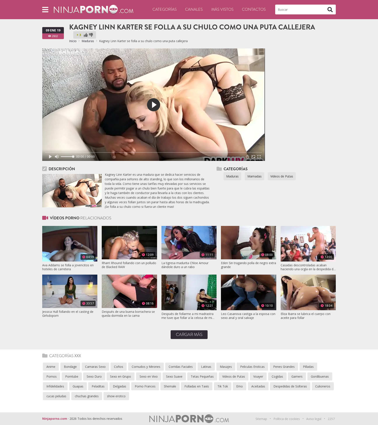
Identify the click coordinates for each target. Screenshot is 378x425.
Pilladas (308, 367)
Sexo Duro (94, 376)
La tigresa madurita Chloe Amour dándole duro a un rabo (184, 265)
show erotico (116, 396)
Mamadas (254, 176)
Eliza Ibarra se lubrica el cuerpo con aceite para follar (306, 316)
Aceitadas (258, 386)
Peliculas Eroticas (252, 367)
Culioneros (322, 386)
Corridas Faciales (181, 367)
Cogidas (277, 376)
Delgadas (119, 386)
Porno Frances (145, 386)
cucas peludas (56, 396)
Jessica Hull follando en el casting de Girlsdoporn (67, 314)
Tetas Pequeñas (202, 376)
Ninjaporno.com (54, 418)
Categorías (164, 9)
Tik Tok (222, 386)
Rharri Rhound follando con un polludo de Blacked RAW (129, 265)
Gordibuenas (320, 376)
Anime (50, 367)
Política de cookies (286, 419)
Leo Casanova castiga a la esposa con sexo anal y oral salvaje (248, 316)
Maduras (88, 41)
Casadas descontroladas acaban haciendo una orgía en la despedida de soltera (308, 267)
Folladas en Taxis (196, 386)
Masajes (226, 367)
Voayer (258, 376)
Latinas (206, 367)
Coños (118, 367)
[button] (45, 9)
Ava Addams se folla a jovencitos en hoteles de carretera (68, 267)
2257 (331, 419)
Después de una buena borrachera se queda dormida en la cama (128, 314)
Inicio (73, 41)
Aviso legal (313, 419)
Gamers (297, 376)
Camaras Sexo (95, 367)
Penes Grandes (284, 367)
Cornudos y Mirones (146, 367)
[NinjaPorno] (93, 9)
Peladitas (98, 386)
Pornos (51, 376)
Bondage (70, 367)
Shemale (170, 386)
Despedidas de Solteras (290, 386)
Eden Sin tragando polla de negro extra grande (248, 265)
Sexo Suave (174, 376)
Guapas (78, 386)
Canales (194, 9)
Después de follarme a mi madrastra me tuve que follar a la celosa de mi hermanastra (187, 316)
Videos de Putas (281, 176)
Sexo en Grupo (120, 376)
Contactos (254, 9)
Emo (239, 386)
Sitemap (261, 419)
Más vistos (222, 9)
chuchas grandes (87, 396)
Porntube (71, 376)
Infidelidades (55, 386)
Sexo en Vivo (149, 376)
